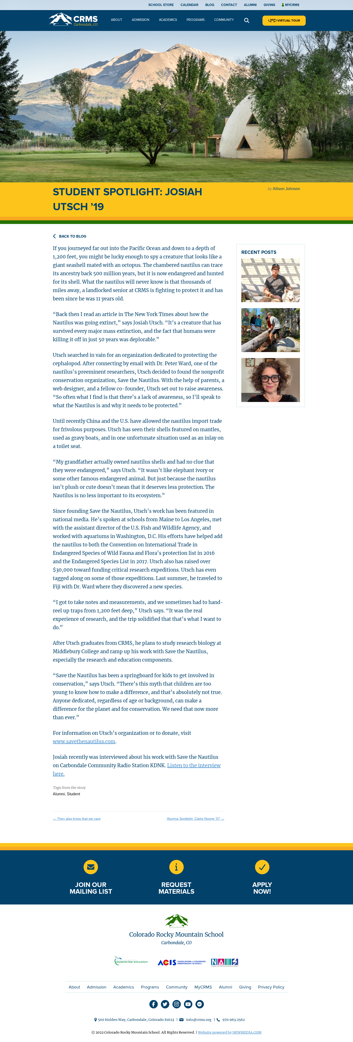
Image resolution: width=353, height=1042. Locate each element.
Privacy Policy (271, 987)
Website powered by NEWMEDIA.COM (230, 1032)
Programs (196, 20)
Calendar (189, 5)
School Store (161, 5)
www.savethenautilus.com (84, 741)
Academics (168, 20)
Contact (229, 5)
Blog (209, 5)
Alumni (250, 5)
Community (224, 20)
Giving (269, 5)
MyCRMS (203, 987)
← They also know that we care (77, 818)
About (116, 20)
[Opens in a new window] (176, 867)
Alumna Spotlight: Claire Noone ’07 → (195, 818)
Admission (140, 20)
